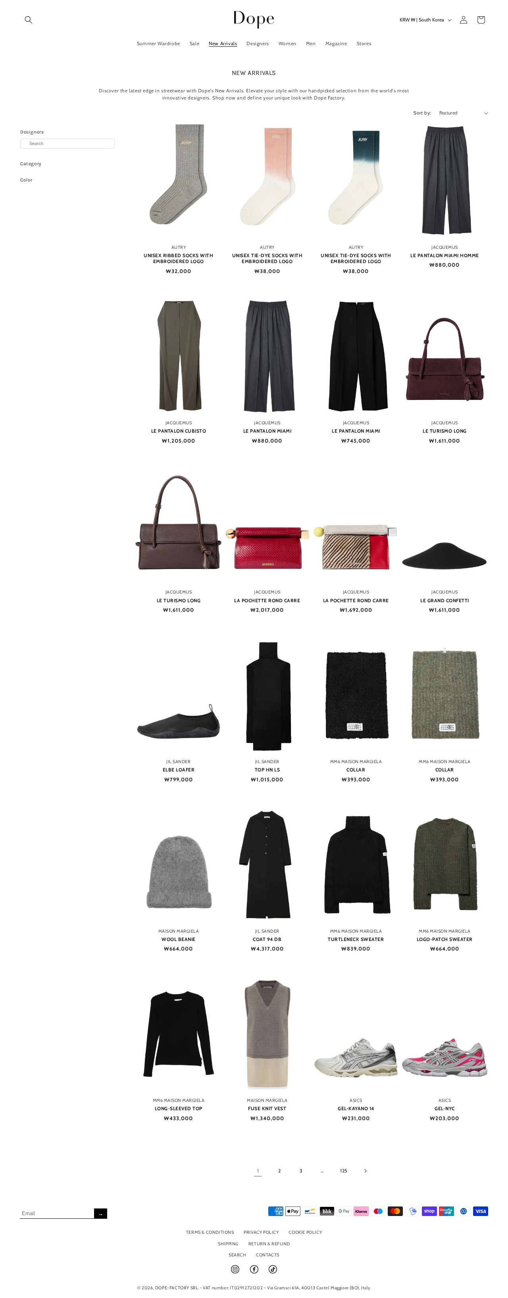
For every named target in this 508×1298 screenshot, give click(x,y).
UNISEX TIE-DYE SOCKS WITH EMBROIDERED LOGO (267, 258)
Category (31, 163)
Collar (355, 770)
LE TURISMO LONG (445, 431)
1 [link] (258, 1171)
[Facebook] (254, 1272)
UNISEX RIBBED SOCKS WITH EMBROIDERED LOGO (178, 258)
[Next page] (365, 1171)
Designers (32, 132)
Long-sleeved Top (178, 1108)
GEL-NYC (445, 1108)
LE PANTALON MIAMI (267, 431)
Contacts (267, 1255)
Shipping (228, 1243)
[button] (28, 20)
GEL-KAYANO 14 (356, 1108)
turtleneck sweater (356, 939)
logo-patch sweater (445, 939)
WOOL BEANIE (179, 939)
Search (237, 1255)
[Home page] (254, 19)
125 (343, 1171)
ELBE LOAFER (179, 770)
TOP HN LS (267, 770)
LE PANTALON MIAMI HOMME (444, 255)
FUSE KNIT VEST (267, 1108)
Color (26, 180)
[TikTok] (273, 1272)
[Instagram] (235, 1272)
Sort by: (422, 113)
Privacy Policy (261, 1232)
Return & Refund (269, 1243)
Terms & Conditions (210, 1232)
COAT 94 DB (267, 939)
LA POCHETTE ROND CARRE (267, 600)
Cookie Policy (305, 1232)
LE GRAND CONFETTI (444, 600)
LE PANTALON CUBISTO (178, 431)
